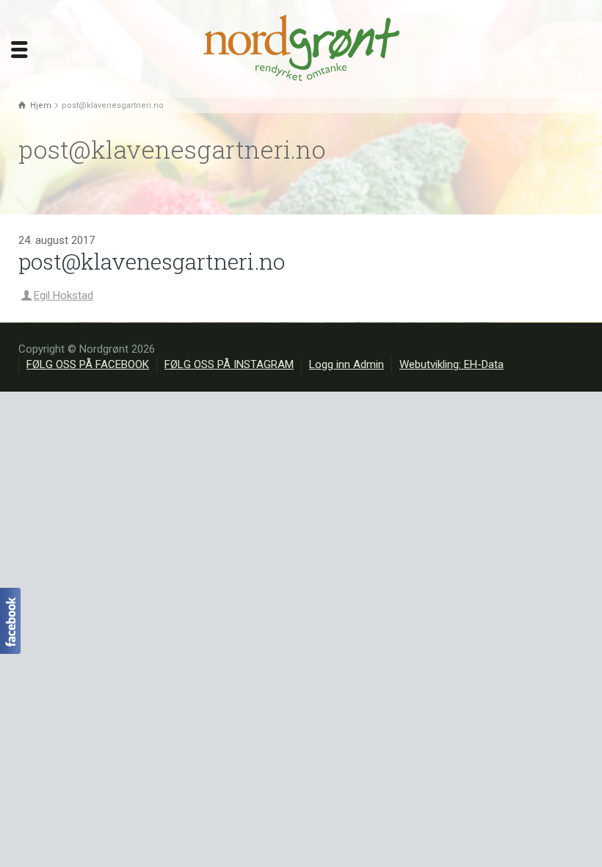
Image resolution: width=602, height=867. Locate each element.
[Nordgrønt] (301, 47)
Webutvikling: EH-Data (451, 364)
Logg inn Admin (346, 364)
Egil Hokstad (63, 295)
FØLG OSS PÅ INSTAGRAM (229, 364)
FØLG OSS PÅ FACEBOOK (87, 364)
